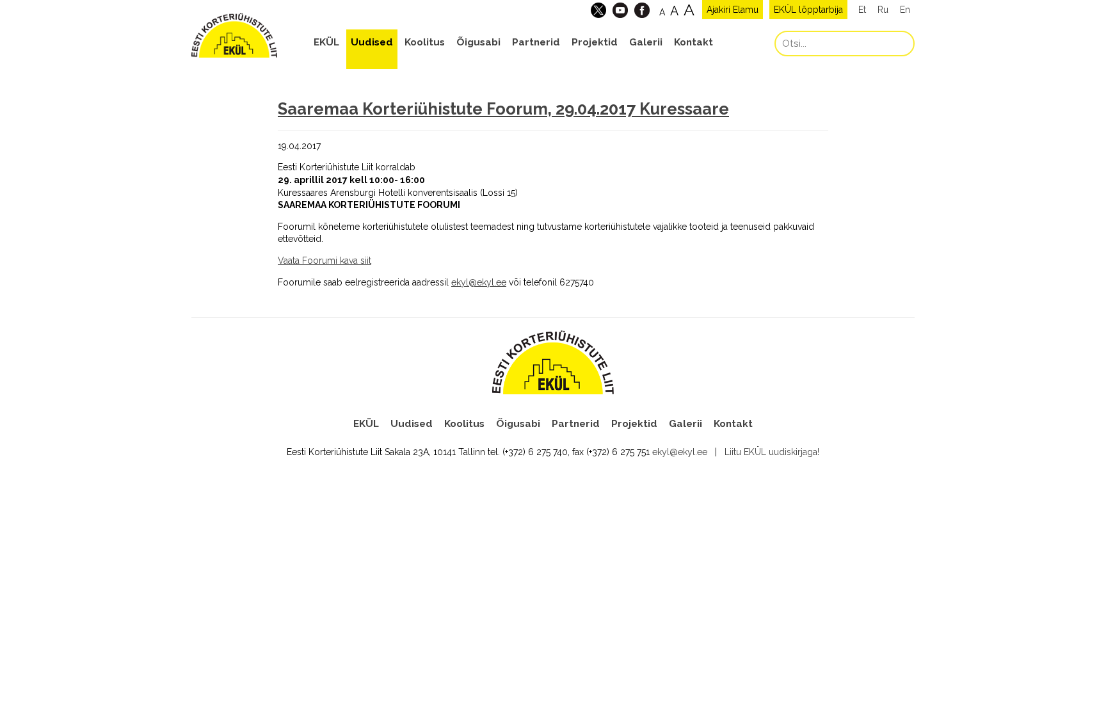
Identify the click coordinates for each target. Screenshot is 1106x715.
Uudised (372, 42)
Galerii (645, 42)
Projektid (595, 42)
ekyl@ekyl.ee (679, 452)
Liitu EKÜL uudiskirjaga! (772, 452)
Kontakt (693, 42)
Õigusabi (478, 42)
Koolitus (425, 42)
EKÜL (326, 42)
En (905, 9)
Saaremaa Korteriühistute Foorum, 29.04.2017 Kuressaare (503, 108)
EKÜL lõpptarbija (808, 9)
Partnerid (536, 42)
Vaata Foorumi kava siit (324, 260)
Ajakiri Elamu (732, 9)
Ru (883, 9)
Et (862, 9)
